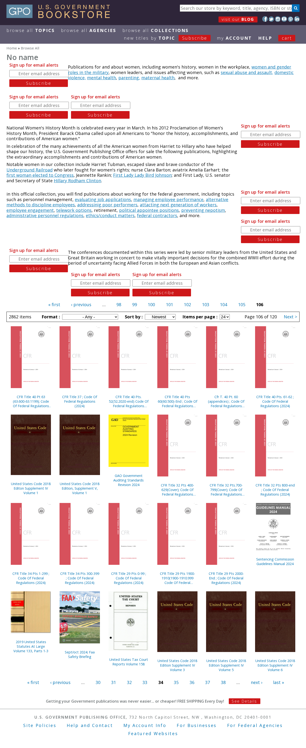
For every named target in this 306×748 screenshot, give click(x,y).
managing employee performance (168, 199)
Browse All (30, 30)
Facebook (265, 19)
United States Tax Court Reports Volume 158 (128, 661)
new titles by (165, 38)
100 (151, 304)
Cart (287, 38)
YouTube (284, 19)
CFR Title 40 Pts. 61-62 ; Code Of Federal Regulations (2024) (275, 401)
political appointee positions (149, 210)
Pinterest (290, 19)
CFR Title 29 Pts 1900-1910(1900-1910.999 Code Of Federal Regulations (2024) (177, 578)
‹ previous (81, 304)
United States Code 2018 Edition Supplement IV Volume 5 (226, 665)
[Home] (60, 16)
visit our (238, 19)
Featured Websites (153, 733)
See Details (244, 701)
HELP (265, 38)
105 (241, 304)
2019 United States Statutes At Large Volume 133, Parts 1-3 (30, 646)
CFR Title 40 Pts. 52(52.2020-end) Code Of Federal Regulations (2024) (128, 401)
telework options (74, 210)
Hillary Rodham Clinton (77, 180)
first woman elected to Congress (40, 175)
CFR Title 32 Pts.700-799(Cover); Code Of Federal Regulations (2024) (226, 490)
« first (54, 304)
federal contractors (157, 215)
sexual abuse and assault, (247, 72)
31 (113, 682)
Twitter (271, 19)
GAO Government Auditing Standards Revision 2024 (128, 480)
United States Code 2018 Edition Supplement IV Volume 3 (177, 665)
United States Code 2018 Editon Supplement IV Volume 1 (31, 488)
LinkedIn (297, 19)
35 (176, 682)
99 (134, 304)
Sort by (133, 317)
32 (129, 682)
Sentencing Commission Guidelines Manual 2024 (275, 561)
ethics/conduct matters (110, 215)
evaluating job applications (103, 199)
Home (11, 48)
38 (223, 682)
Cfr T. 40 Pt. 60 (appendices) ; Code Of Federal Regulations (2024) (226, 401)
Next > (290, 317)
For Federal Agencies (255, 725)
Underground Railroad (29, 170)
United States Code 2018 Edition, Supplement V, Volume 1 (79, 488)
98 (118, 304)
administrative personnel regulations (44, 215)
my (234, 38)
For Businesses (197, 725)
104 (223, 304)
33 (144, 682)
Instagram (277, 19)
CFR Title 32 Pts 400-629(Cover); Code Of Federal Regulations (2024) (177, 490)
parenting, (129, 77)
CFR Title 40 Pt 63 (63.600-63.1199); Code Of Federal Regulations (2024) (31, 401)
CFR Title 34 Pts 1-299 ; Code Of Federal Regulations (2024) (30, 578)
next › (256, 682)
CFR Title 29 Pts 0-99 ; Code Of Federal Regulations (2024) (128, 578)
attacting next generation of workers (178, 205)
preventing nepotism (203, 210)
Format (50, 317)
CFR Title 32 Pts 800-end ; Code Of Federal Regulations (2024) (275, 490)
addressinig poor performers (107, 205)
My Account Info (144, 725)
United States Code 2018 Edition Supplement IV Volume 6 (275, 665)
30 (98, 682)
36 (192, 682)
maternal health (158, 77)
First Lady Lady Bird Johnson (142, 175)
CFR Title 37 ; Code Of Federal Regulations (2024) (79, 401)
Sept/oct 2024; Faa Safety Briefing (80, 654)
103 (205, 304)
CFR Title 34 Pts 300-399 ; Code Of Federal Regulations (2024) (79, 578)
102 (187, 304)
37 (207, 682)
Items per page (199, 317)
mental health (101, 77)
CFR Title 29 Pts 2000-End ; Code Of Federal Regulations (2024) (226, 578)
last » (278, 682)
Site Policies (39, 725)
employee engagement (30, 210)
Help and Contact (90, 725)
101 (169, 304)
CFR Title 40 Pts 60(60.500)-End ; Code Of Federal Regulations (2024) (177, 401)
